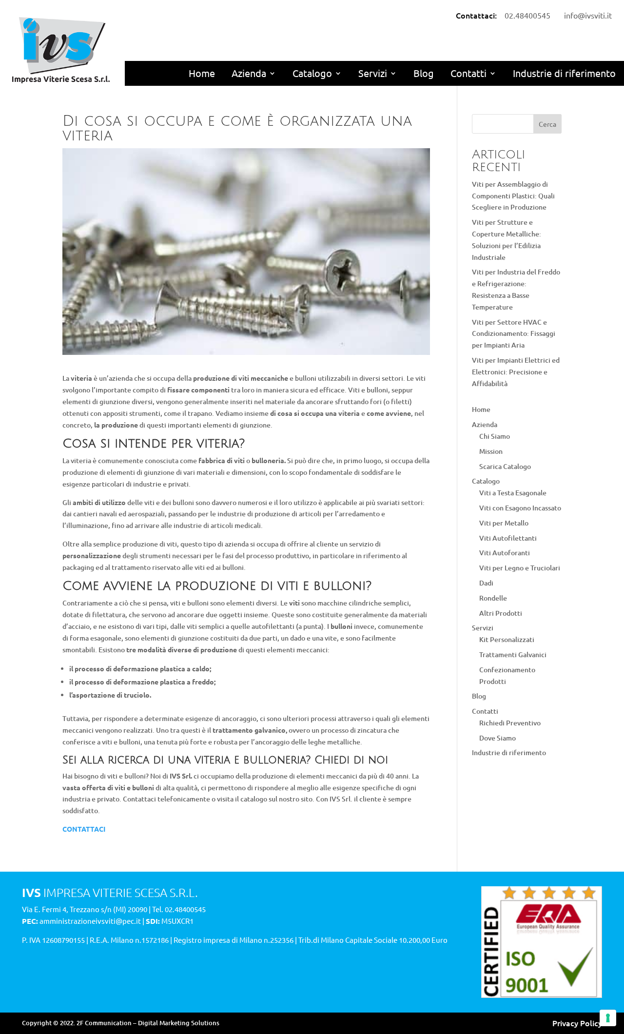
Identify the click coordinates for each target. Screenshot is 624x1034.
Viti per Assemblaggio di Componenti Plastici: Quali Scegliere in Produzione (513, 195)
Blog (423, 73)
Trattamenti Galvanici (512, 654)
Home (202, 73)
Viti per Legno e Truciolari (519, 567)
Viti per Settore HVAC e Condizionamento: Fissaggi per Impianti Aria (513, 333)
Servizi (372, 73)
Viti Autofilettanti (508, 538)
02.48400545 (185, 909)
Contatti (468, 73)
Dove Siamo (497, 737)
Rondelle (493, 598)
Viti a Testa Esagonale (512, 492)
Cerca (547, 123)
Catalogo (312, 73)
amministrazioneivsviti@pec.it (90, 920)
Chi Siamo (494, 436)
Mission (491, 451)
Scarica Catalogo (505, 466)
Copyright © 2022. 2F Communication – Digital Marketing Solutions (120, 1022)
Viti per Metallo (503, 522)
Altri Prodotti (500, 613)
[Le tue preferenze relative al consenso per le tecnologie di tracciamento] (608, 1018)
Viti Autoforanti (504, 552)
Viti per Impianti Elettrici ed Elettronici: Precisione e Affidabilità (516, 371)
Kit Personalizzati (506, 639)
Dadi (486, 582)
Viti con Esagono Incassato (520, 507)
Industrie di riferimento (564, 73)
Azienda (249, 73)
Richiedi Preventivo (510, 722)
